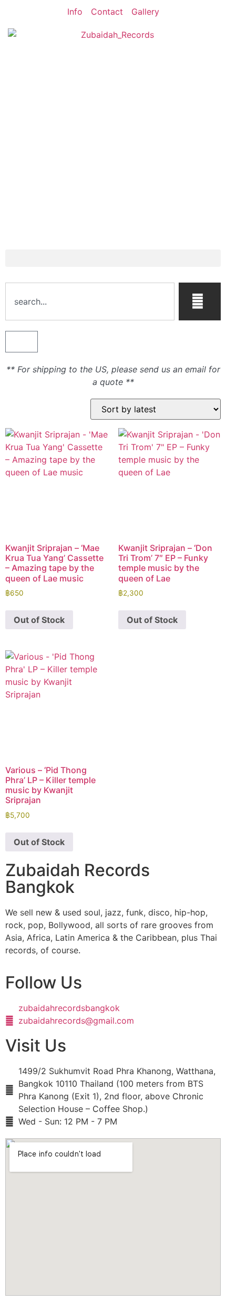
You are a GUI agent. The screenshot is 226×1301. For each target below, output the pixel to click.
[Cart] (21, 341)
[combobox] (89, 301)
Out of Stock (39, 620)
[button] (113, 258)
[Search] (200, 301)
